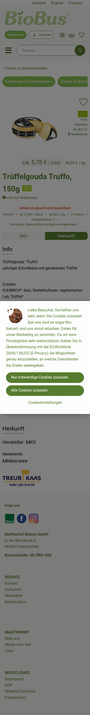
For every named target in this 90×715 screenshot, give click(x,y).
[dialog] (45, 357)
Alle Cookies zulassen (29, 390)
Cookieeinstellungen (45, 402)
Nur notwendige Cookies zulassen (39, 377)
